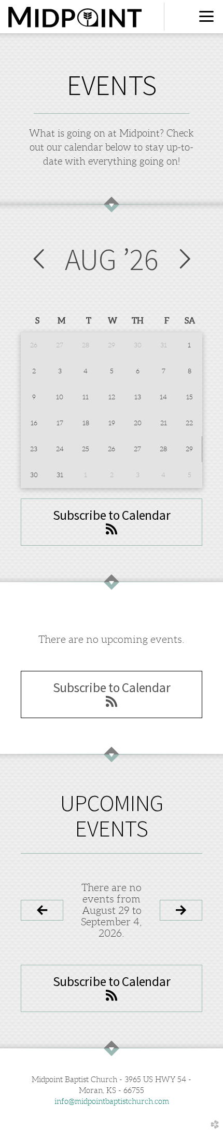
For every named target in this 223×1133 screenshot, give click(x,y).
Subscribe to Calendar (112, 515)
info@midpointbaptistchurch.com (111, 1101)
